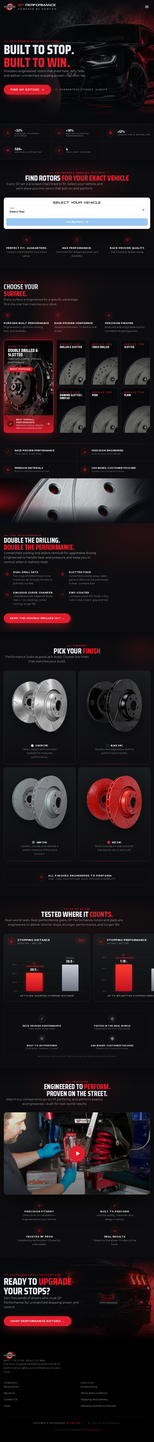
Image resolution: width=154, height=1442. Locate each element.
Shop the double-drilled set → (37, 618)
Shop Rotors (11, 1386)
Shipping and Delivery (94, 1399)
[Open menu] (146, 6)
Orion (7, 1405)
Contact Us (10, 1399)
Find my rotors (25, 89)
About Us (9, 1392)
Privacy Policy (89, 1386)
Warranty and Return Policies (98, 1405)
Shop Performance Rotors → (38, 1321)
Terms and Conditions (94, 1392)
